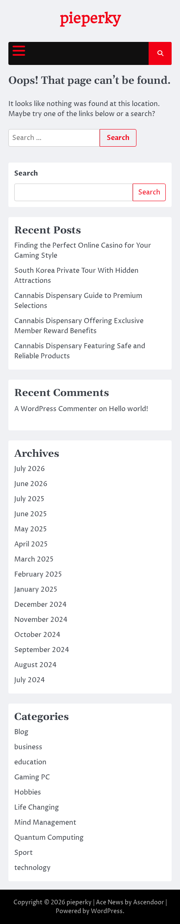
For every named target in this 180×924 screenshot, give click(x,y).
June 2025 (30, 514)
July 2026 (29, 469)
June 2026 (30, 484)
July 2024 (29, 680)
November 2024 (40, 619)
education (30, 762)
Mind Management (45, 822)
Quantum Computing (49, 837)
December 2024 (40, 604)
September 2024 (41, 650)
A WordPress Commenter (55, 409)
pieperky (90, 18)
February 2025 (38, 574)
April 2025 (31, 544)
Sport (23, 852)
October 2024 (37, 634)
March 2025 (34, 559)
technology (32, 867)
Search (26, 173)
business (28, 747)
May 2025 (30, 529)
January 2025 (35, 589)
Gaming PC (32, 777)
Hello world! (128, 409)
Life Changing (36, 807)
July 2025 (29, 499)
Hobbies (27, 792)
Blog (21, 732)
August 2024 (35, 665)
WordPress (107, 911)
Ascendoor (148, 902)
